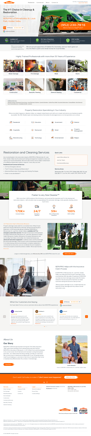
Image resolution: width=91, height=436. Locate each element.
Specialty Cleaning (7, 402)
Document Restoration (63, 102)
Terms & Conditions (36, 389)
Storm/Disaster (6, 395)
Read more (13, 323)
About (47, 2)
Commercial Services (63, 163)
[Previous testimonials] (4, 316)
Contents (30, 103)
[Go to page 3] (46, 326)
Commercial (40, 2)
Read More (8, 364)
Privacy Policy (35, 391)
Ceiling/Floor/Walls (53, 102)
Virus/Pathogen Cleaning (33, 102)
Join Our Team (61, 160)
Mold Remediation (7, 393)
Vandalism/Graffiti (23, 103)
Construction (6, 398)
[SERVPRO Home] (9, 2)
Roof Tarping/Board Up (13, 103)
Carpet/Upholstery (44, 102)
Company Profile (21, 389)
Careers (19, 391)
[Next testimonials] (86, 316)
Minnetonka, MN (59, 171)
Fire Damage (6, 391)
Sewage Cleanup (12, 102)
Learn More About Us (63, 157)
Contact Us (55, 2)
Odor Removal (79, 102)
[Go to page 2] (45, 326)
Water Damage (7, 389)
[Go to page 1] (44, 326)
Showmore (6, 248)
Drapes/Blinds (72, 102)
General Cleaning (7, 404)
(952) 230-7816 (83, 3)
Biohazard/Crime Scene (21, 102)
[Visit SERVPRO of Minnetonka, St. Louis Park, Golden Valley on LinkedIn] (44, 382)
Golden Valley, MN (77, 171)
